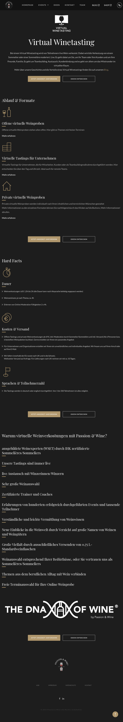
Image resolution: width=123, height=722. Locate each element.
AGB (37, 685)
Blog (94, 5)
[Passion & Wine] (9, 5)
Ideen (57, 5)
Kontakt (70, 5)
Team (82, 5)
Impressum (52, 685)
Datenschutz (71, 685)
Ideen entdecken (79, 79)
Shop (106, 5)
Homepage (27, 5)
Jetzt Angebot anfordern (44, 79)
